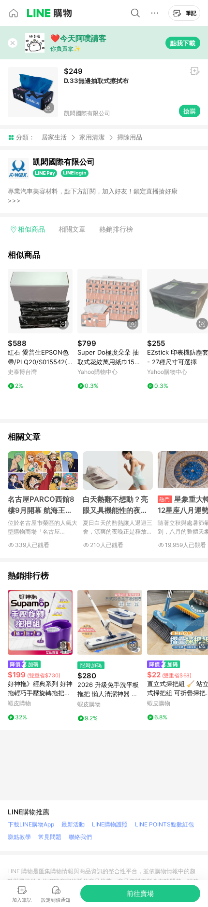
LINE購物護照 (110, 824)
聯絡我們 (80, 836)
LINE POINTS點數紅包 (164, 824)
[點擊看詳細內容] (40, 301)
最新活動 (73, 824)
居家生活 (54, 137)
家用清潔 (91, 137)
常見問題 (49, 836)
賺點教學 (19, 836)
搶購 (189, 111)
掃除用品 (129, 137)
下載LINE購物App (31, 824)
